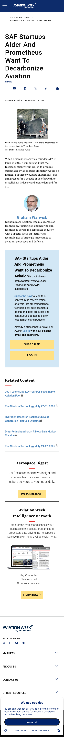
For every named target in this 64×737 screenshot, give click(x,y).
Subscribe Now (31, 493)
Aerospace (25, 17)
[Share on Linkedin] (25, 89)
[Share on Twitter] (35, 89)
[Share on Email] (14, 89)
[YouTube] (16, 643)
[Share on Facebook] (46, 89)
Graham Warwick (13, 100)
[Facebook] (10, 643)
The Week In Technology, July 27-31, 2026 (30, 406)
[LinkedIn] (23, 643)
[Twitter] (4, 643)
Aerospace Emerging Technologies (31, 21)
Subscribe (32, 344)
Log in (26, 330)
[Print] (57, 89)
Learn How (30, 595)
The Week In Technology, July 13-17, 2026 (30, 446)
